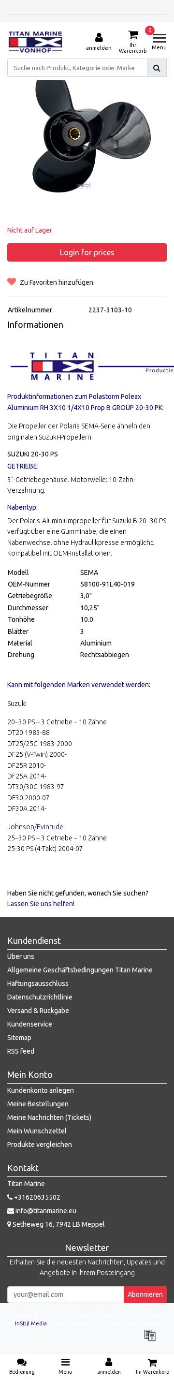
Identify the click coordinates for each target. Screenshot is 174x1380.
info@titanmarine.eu (45, 1211)
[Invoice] (152, 1340)
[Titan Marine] (35, 42)
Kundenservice (29, 1024)
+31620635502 (36, 1197)
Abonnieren (145, 1294)
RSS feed (20, 1051)
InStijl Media (31, 1323)
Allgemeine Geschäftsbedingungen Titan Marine (80, 970)
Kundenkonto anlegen (40, 1090)
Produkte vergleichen (39, 1144)
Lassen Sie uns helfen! (40, 904)
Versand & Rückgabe (38, 1010)
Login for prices (87, 252)
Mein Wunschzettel (37, 1131)
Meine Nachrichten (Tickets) (49, 1117)
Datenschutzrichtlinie (39, 997)
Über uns (20, 956)
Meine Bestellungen (38, 1104)
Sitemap (19, 1038)
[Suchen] (156, 67)
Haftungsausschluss (38, 983)
